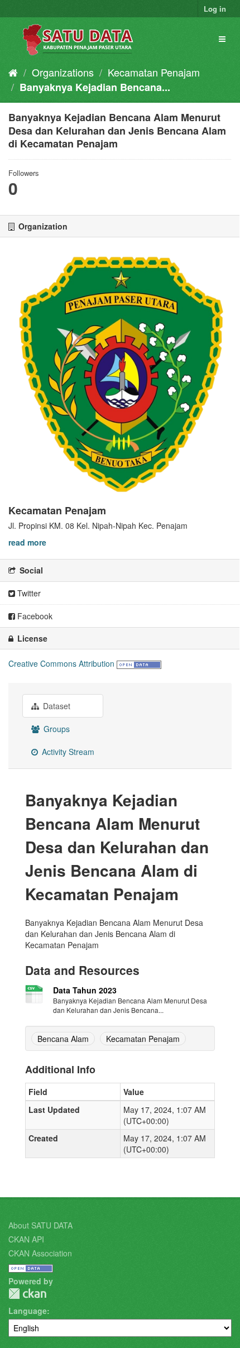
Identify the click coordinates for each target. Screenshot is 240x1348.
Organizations (63, 72)
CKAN (27, 1293)
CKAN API (26, 1239)
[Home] (13, 72)
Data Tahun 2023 (85, 990)
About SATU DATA (40, 1225)
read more (27, 542)
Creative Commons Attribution (61, 663)
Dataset (55, 705)
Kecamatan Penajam (154, 72)
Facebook (33, 616)
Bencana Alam (63, 1038)
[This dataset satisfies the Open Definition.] (139, 663)
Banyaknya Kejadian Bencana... (95, 87)
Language (27, 1310)
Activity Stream (67, 751)
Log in (215, 8)
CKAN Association (40, 1253)
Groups (55, 728)
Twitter (28, 593)
